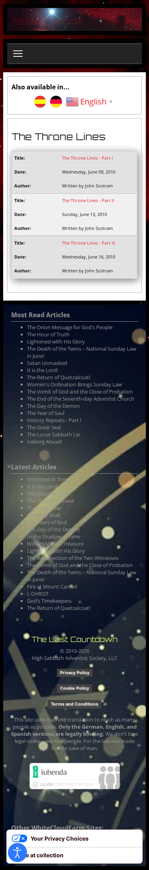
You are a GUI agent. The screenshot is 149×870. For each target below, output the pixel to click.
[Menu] (18, 53)
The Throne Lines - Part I (87, 158)
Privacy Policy (74, 672)
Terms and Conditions (74, 704)
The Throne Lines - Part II (88, 200)
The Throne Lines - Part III (88, 243)
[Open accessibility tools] (17, 852)
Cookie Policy (74, 688)
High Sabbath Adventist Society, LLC (74, 658)
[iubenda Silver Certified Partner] (74, 775)
